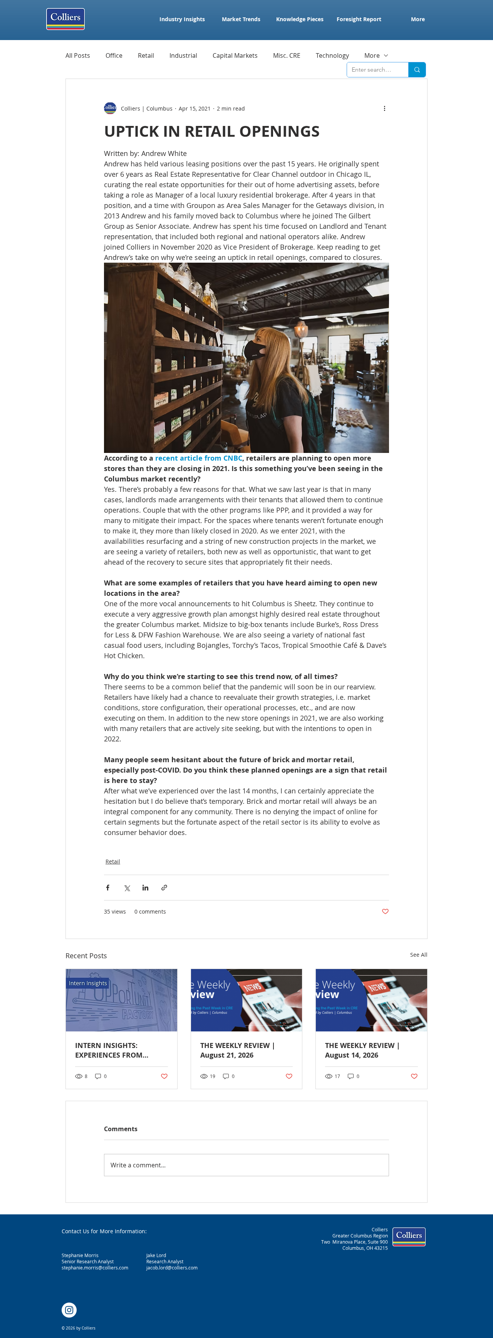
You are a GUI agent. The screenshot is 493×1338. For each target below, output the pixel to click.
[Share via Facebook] (107, 887)
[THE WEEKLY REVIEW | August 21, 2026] (246, 1000)
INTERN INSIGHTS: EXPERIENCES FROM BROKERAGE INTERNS (111, 1050)
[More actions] (384, 108)
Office (114, 55)
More (372, 55)
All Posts (77, 55)
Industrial (183, 55)
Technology (332, 55)
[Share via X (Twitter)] (126, 887)
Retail (146, 55)
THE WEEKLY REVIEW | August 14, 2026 (362, 1050)
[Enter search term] (417, 69)
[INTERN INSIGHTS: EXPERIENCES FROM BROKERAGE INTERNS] (121, 1000)
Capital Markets (235, 55)
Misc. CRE (286, 55)
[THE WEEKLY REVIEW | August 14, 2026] (371, 1000)
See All (419, 954)
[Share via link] (164, 887)
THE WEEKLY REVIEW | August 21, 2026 (237, 1050)
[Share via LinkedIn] (145, 887)
